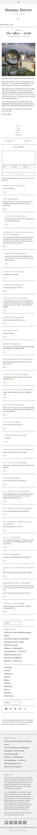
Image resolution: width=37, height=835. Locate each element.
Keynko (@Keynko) (10, 298)
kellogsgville (8, 603)
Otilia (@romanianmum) (12, 508)
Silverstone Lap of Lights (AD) (13, 658)
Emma (5, 198)
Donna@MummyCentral (11, 583)
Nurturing (7, 683)
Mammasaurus (8, 317)
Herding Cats (8, 271)
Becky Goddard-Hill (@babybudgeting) (17, 521)
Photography (8, 686)
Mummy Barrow (18, 9)
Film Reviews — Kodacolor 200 (13, 661)
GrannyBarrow (8, 674)
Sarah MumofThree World (12, 389)
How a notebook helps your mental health (16, 639)
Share (18, 125)
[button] (18, 2)
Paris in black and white (11, 645)
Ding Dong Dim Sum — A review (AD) (15, 651)
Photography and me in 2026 (12, 654)
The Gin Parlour (9, 696)
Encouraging (8, 667)
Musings (18, 30)
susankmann (7, 284)
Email (18, 132)
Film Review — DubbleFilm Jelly (13, 648)
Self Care (6, 689)
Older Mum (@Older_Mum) (12, 359)
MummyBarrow (15, 36)
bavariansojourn (9, 462)
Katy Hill (6, 537)
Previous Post (9, 140)
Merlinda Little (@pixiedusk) (14, 567)
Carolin (6, 554)
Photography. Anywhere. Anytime (14, 642)
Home (1, 24)
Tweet (18, 130)
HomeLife (7, 677)
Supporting (7, 693)
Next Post (27, 140)
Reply (5, 192)
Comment (18, 135)
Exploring (7, 670)
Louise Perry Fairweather (13, 449)
